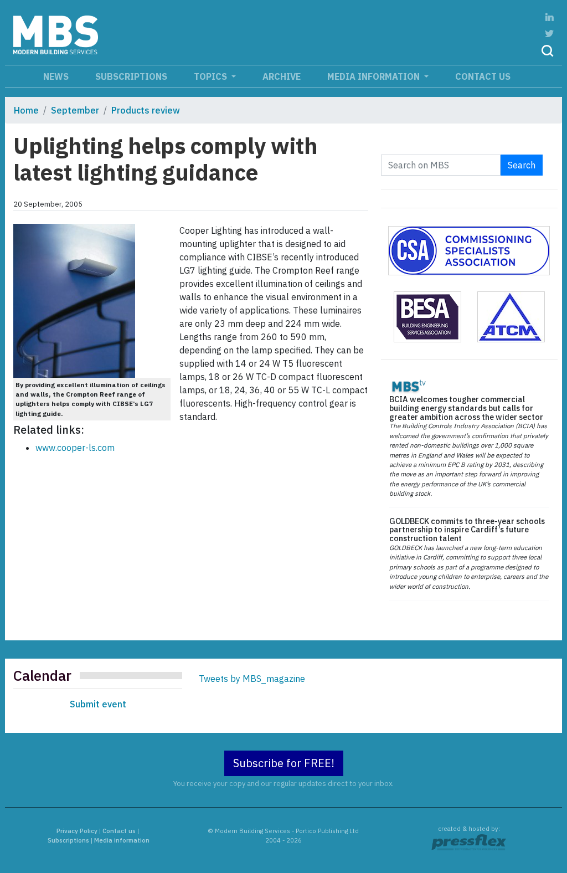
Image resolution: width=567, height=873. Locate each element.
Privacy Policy (76, 831)
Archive (281, 76)
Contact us (483, 76)
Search (521, 165)
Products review (145, 110)
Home (26, 110)
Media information (374, 76)
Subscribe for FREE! (283, 763)
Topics (211, 76)
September (75, 110)
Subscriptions (131, 76)
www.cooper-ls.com (75, 447)
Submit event (98, 704)
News (56, 76)
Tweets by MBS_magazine (252, 678)
